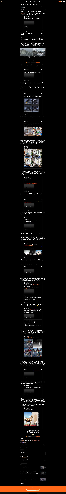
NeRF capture (29, 194)
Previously (22, 13)
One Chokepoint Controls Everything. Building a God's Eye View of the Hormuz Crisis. (29, 478)
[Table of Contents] (0, 247)
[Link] (19, 33)
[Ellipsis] (45, 456)
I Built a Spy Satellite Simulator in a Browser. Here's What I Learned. (29, 466)
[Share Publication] (57, 1)
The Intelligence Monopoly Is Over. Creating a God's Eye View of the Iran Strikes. (29, 472)
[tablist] (23, 450)
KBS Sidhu (23, 456)
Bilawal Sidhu (23, 7)
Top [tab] (21, 464)
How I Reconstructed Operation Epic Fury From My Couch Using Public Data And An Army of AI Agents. (29, 474)
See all (22, 483)
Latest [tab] (23, 464)
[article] (33, 467)
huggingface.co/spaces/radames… (28, 245)
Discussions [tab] (25, 464)
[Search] (56, 1)
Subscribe (60, 1)
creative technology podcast (35, 440)
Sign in (64, 1)
